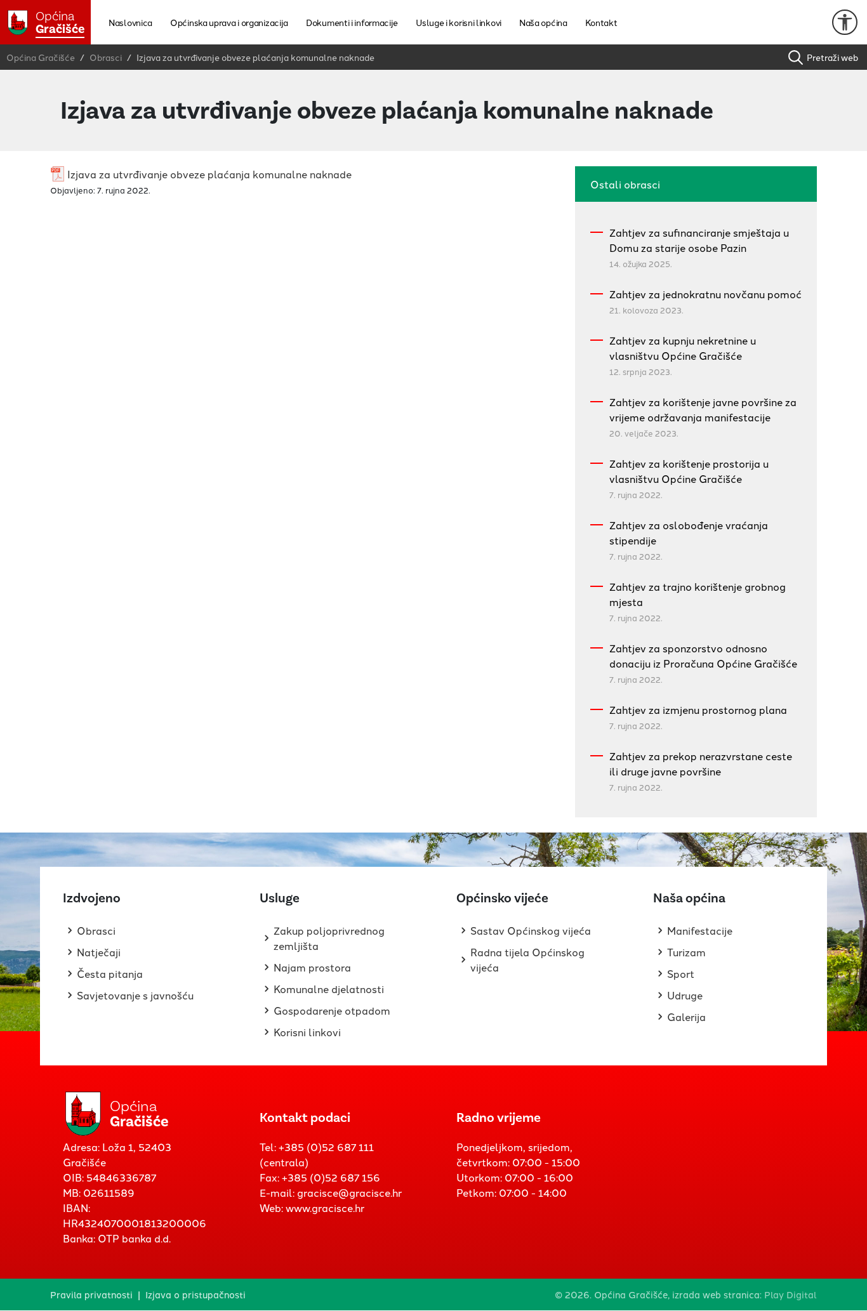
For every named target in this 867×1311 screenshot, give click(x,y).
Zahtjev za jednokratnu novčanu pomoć (705, 294)
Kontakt (601, 22)
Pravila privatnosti (91, 1294)
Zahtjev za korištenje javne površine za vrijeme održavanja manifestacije (703, 409)
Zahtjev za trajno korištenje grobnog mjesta (697, 594)
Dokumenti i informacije (352, 22)
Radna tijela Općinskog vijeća (527, 959)
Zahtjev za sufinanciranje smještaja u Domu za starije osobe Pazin (699, 239)
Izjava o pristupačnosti (195, 1294)
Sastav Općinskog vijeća (530, 930)
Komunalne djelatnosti (329, 989)
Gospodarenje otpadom (332, 1010)
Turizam (686, 952)
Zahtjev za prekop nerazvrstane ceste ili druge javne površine (700, 763)
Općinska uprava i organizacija (229, 22)
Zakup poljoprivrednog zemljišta (329, 937)
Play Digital (790, 1294)
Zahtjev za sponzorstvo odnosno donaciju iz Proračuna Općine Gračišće (703, 655)
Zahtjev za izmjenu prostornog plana (698, 709)
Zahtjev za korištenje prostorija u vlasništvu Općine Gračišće (689, 470)
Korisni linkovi (307, 1032)
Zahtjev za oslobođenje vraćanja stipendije (688, 532)
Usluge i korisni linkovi (458, 22)
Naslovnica (130, 22)
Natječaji (99, 952)
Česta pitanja (110, 973)
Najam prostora (312, 967)
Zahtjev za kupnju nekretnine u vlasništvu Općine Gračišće (682, 347)
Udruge (685, 995)
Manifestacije (699, 930)
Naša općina (543, 22)
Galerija (686, 1017)
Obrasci (96, 930)
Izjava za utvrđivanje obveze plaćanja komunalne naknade (209, 174)
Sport (680, 973)
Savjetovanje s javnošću (135, 995)
